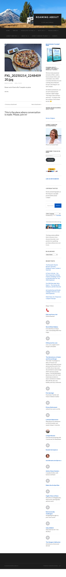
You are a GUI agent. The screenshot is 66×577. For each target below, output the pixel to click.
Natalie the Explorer (52, 450)
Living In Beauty (50, 435)
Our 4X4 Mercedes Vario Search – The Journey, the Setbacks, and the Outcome (53, 285)
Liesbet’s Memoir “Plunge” (40, 36)
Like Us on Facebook (52, 179)
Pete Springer (50, 393)
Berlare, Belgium (50, 118)
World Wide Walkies (52, 327)
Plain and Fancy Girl (51, 314)
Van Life (15, 30)
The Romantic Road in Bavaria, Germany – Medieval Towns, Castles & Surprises (53, 267)
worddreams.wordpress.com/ (55, 460)
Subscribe (50, 160)
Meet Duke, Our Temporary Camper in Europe (53, 297)
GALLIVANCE (50, 528)
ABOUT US (24, 36)
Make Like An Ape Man (52, 485)
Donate (54, 36)
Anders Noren (53, 565)
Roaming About (47, 17)
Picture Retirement (51, 407)
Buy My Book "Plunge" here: (53, 45)
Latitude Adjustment (52, 419)
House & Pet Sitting (27, 30)
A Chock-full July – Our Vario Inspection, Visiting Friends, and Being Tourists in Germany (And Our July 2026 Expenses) (53, 276)
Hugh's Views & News (52, 496)
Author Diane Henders (52, 471)
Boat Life (41, 30)
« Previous (11, 104)
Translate (58, 215)
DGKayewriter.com (51, 343)
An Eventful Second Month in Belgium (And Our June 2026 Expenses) (53, 291)
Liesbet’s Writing (11, 36)
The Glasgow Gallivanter (53, 542)
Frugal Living (52, 30)
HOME (8, 30)
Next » (36, 104)
